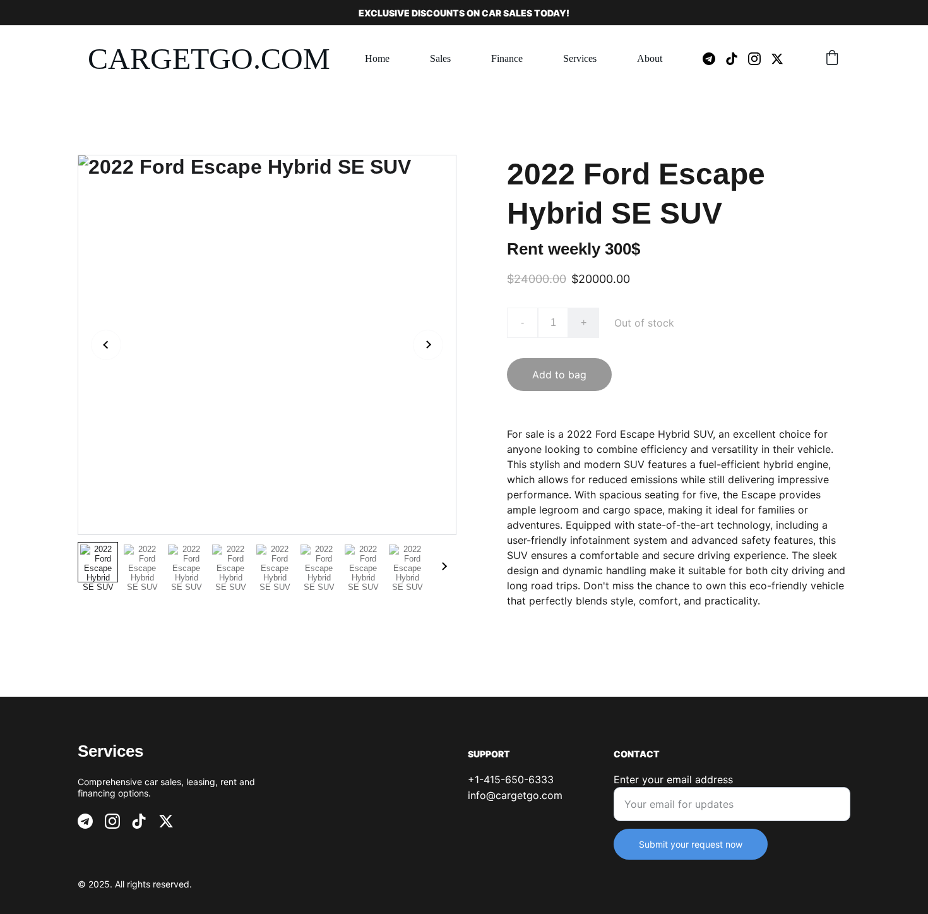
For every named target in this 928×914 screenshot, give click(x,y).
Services (580, 58)
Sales (440, 58)
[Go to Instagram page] (759, 58)
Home (377, 58)
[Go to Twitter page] (777, 58)
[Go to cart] (832, 58)
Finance (507, 58)
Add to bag (559, 374)
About (649, 58)
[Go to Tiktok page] (736, 58)
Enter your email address (673, 779)
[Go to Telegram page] (714, 58)
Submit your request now (690, 844)
